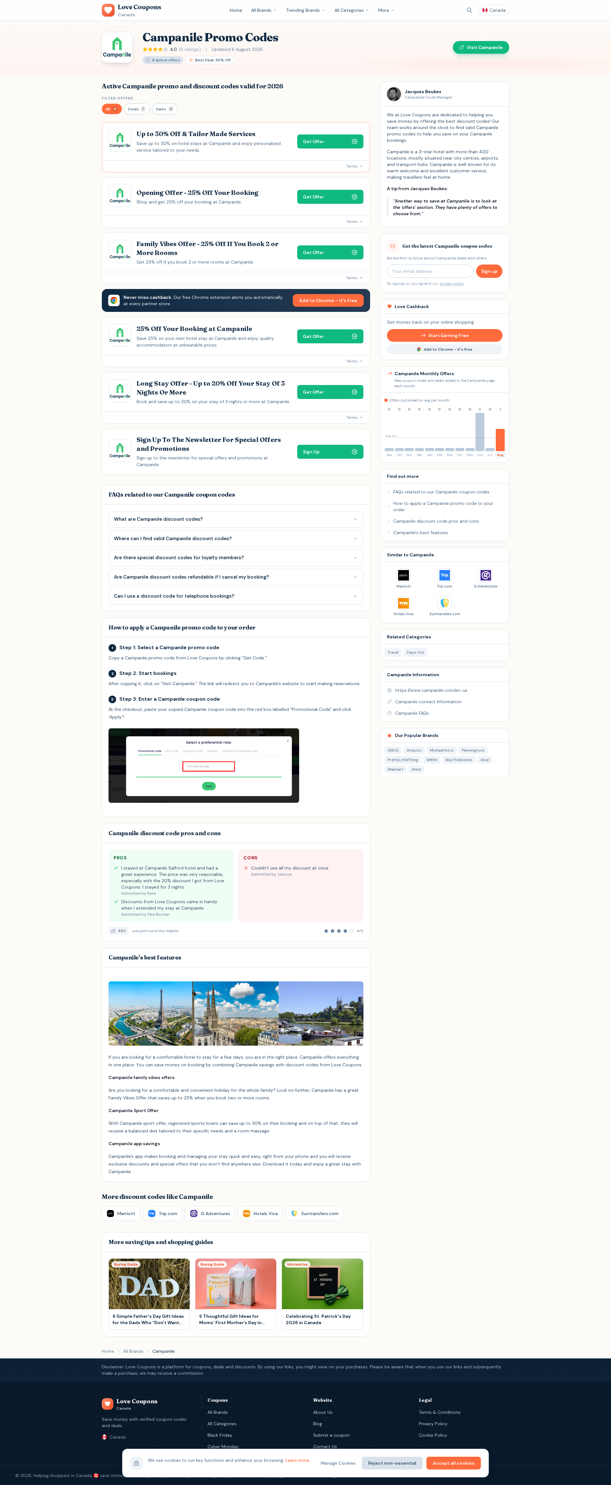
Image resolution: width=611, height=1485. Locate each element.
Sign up (489, 271)
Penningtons (473, 750)
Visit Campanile (485, 47)
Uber (485, 759)
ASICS (393, 750)
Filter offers (117, 98)
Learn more (297, 1460)
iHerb (416, 769)
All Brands (261, 10)
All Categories (349, 10)
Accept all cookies (453, 1463)
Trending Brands (303, 10)
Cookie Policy (433, 1435)
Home (236, 10)
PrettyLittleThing (403, 759)
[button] (112, 109)
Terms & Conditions (439, 1412)
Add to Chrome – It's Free (328, 300)
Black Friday (219, 1435)
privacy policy (452, 283)
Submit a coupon (331, 1435)
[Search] (469, 10)
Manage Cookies (338, 1463)
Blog (317, 1424)
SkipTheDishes (458, 759)
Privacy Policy (433, 1424)
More (383, 10)
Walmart (395, 769)
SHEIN (431, 759)
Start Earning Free (448, 335)
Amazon (414, 750)
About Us (323, 1412)
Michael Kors (441, 750)
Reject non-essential (392, 1463)
